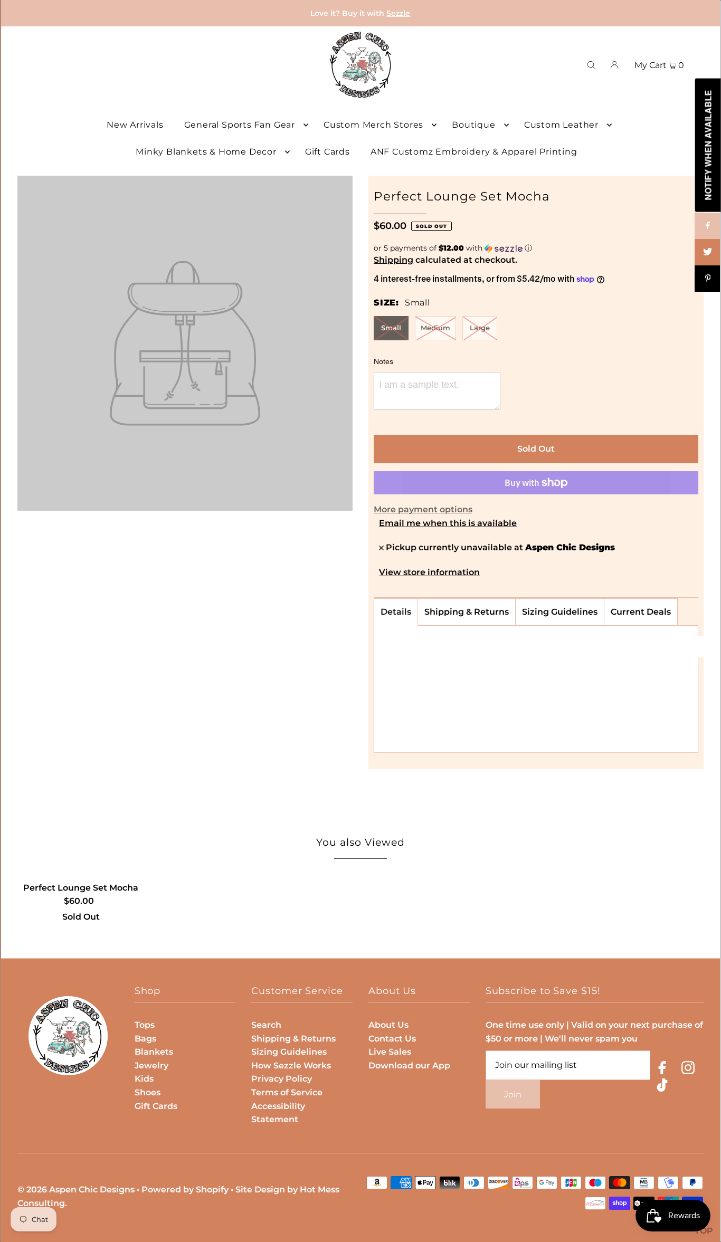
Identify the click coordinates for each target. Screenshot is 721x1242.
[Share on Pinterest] (708, 278)
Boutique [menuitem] (473, 125)
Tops (145, 1025)
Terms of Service (286, 1092)
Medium (435, 327)
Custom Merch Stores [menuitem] (373, 125)
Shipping (393, 260)
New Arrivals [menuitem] (135, 125)
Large (480, 327)
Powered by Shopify (185, 1189)
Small (391, 327)
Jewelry (151, 1066)
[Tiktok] (662, 1087)
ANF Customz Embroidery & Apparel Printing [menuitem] (474, 152)
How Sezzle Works (291, 1066)
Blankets (154, 1052)
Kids (144, 1079)
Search (266, 1025)
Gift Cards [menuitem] (327, 152)
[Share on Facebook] (708, 226)
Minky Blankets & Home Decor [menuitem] (206, 152)
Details (396, 612)
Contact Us (392, 1039)
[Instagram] (688, 1069)
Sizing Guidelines (559, 612)
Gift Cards (156, 1106)
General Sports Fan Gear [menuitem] (239, 125)
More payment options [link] (423, 509)
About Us (388, 1025)
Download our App (409, 1066)
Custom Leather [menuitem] (561, 125)
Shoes (147, 1092)
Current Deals (641, 612)
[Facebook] (662, 1069)
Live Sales (389, 1052)
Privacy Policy (281, 1079)
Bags (145, 1039)
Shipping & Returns (466, 612)
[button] (536, 248)
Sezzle (398, 13)
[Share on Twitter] (708, 252)
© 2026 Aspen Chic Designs (76, 1189)
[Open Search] (591, 65)
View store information (429, 573)
